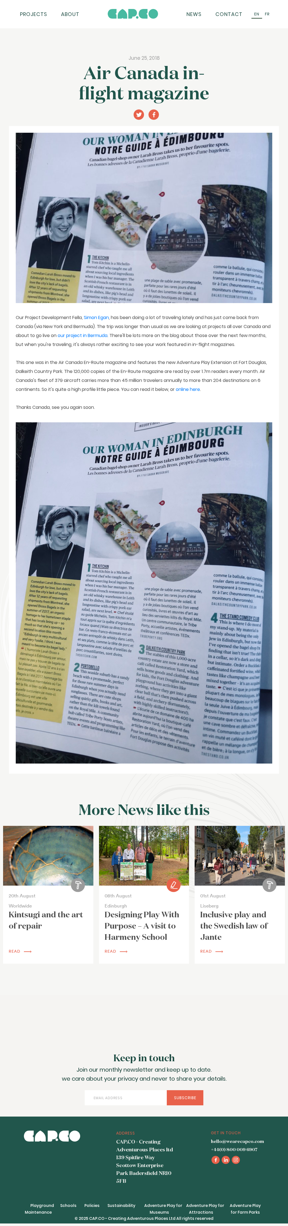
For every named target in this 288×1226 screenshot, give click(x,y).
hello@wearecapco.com (237, 1142)
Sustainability (121, 1205)
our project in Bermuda (82, 335)
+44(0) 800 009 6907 (234, 1150)
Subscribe (185, 1098)
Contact (228, 14)
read (15, 951)
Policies (92, 1205)
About (70, 14)
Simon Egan (96, 317)
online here (188, 389)
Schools (68, 1205)
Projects (33, 14)
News (194, 14)
